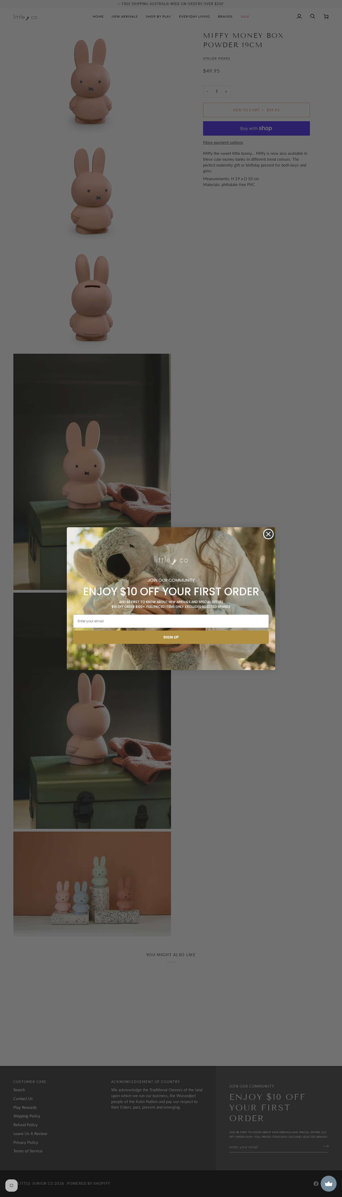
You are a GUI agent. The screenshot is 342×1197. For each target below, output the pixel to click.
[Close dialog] (268, 534)
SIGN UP (171, 637)
